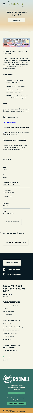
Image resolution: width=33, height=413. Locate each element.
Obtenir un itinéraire (12, 262)
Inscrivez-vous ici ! (9, 122)
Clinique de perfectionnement (11, 185)
